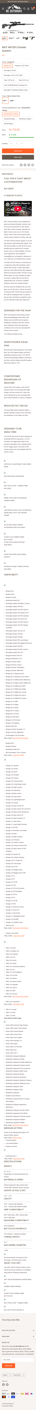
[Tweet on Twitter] (28, 165)
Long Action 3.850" (18, 755)
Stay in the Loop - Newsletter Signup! (18, 1)
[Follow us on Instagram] (7, 1384)
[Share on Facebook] (21, 165)
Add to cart (18, 151)
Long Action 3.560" (18, 1004)
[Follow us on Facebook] (3, 1384)
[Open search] (24, 9)
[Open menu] (3, 8)
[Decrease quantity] (11, 143)
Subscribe (8, 1365)
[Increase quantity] (22, 143)
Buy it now (18, 157)
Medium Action (17, 1137)
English (5, 1375)
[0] (32, 8)
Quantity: (5, 143)
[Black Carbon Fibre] (5, 100)
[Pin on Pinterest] (25, 165)
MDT (3, 55)
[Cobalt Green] (13, 101)
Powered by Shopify (7, 1406)
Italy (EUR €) (17, 1375)
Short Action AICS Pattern (20, 738)
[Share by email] (32, 165)
